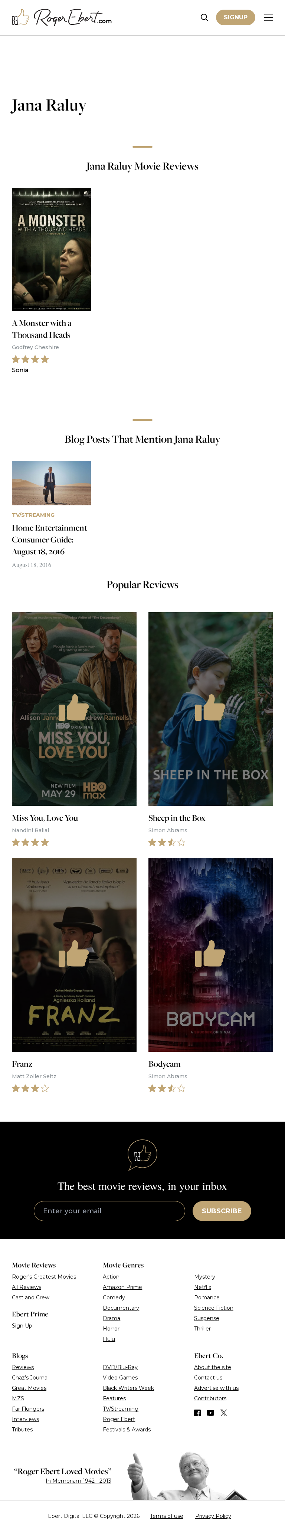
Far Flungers (28, 1408)
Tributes (22, 1429)
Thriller (202, 1328)
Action (111, 1276)
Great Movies (29, 1388)
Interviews (25, 1419)
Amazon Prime (122, 1287)
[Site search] (205, 18)
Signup (236, 17)
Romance (207, 1297)
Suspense (206, 1318)
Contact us (208, 1377)
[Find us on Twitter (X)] (223, 1413)
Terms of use (166, 1516)
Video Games (120, 1377)
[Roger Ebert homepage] (62, 17)
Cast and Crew (30, 1297)
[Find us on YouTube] (210, 1413)
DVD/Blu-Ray (120, 1367)
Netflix (202, 1287)
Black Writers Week (128, 1388)
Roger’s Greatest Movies (44, 1276)
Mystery (204, 1276)
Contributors (210, 1398)
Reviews (23, 1367)
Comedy (114, 1297)
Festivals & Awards (127, 1429)
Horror (111, 1328)
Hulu (109, 1339)
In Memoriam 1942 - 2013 (78, 1480)
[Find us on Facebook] (197, 1413)
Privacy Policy (213, 1516)
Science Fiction (213, 1308)
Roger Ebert (119, 1419)
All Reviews (26, 1287)
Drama (111, 1318)
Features (114, 1398)
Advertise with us (216, 1388)
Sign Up (22, 1325)
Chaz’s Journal (30, 1377)
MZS (18, 1398)
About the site (212, 1367)
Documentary (121, 1308)
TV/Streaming (120, 1408)
